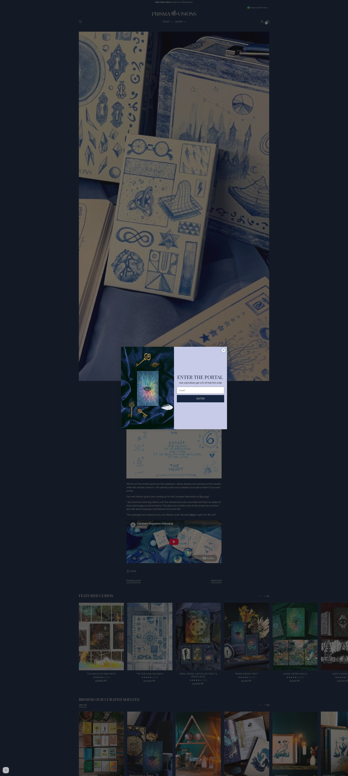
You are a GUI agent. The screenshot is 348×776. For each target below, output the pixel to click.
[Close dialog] (223, 350)
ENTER (200, 398)
